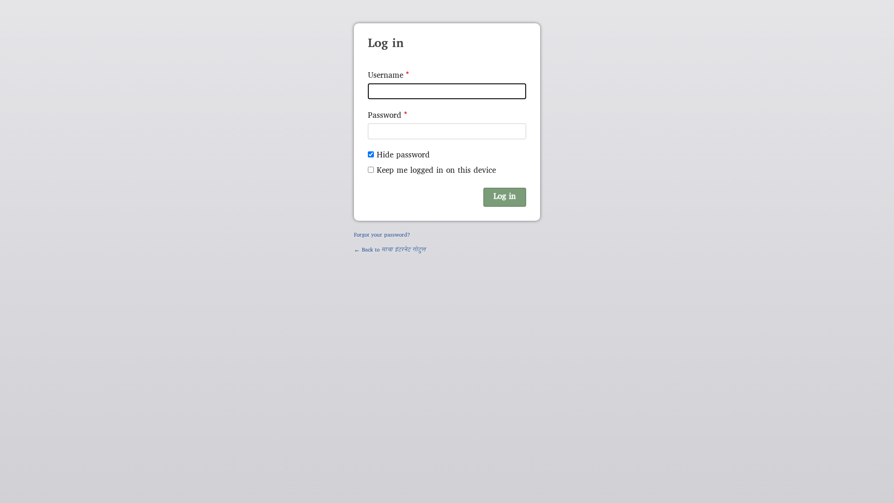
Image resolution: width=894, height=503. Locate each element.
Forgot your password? (382, 235)
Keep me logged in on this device (436, 170)
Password (384, 115)
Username (385, 75)
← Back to (390, 250)
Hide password (403, 155)
